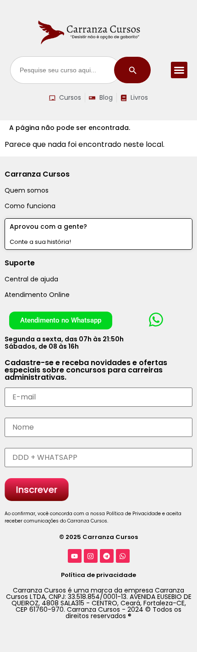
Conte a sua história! (40, 241)
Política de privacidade (98, 575)
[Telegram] (107, 556)
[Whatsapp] (123, 556)
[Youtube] (75, 556)
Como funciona (30, 205)
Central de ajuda (31, 279)
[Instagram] (91, 556)
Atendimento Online (37, 294)
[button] (179, 70)
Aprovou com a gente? (48, 226)
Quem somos (27, 190)
